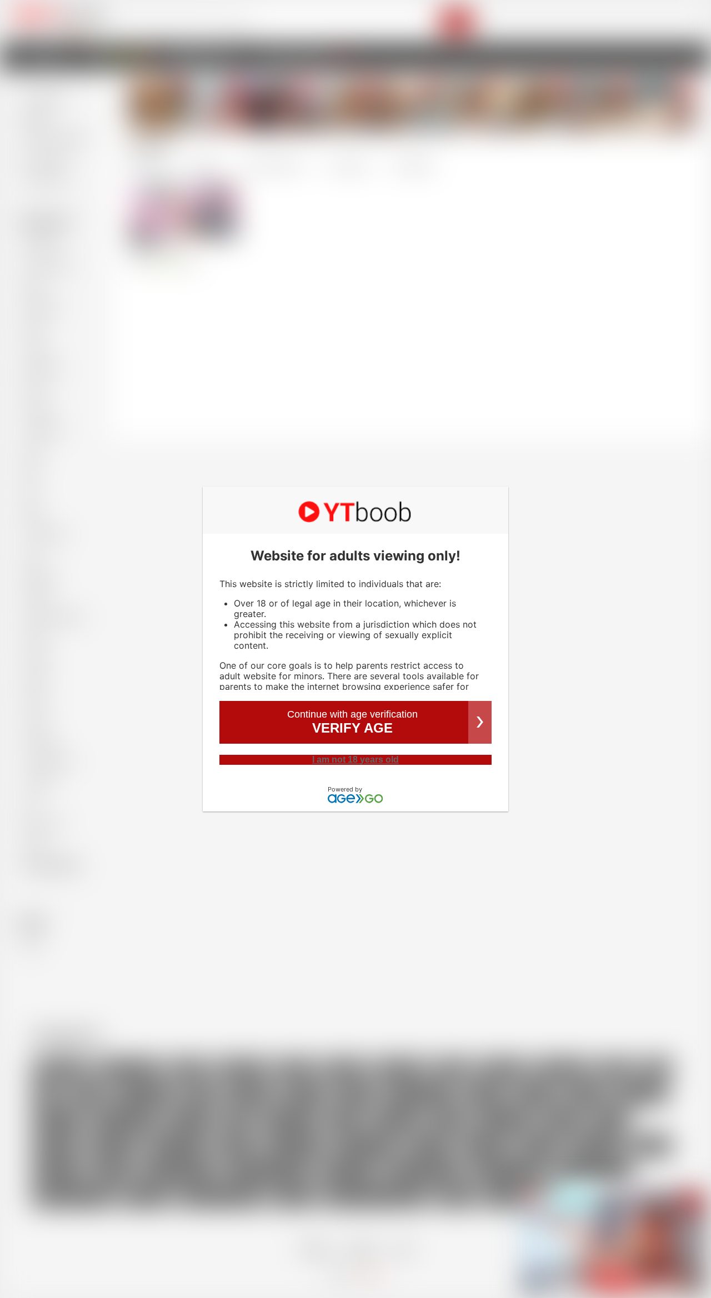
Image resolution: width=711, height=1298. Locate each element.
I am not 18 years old (355, 759)
